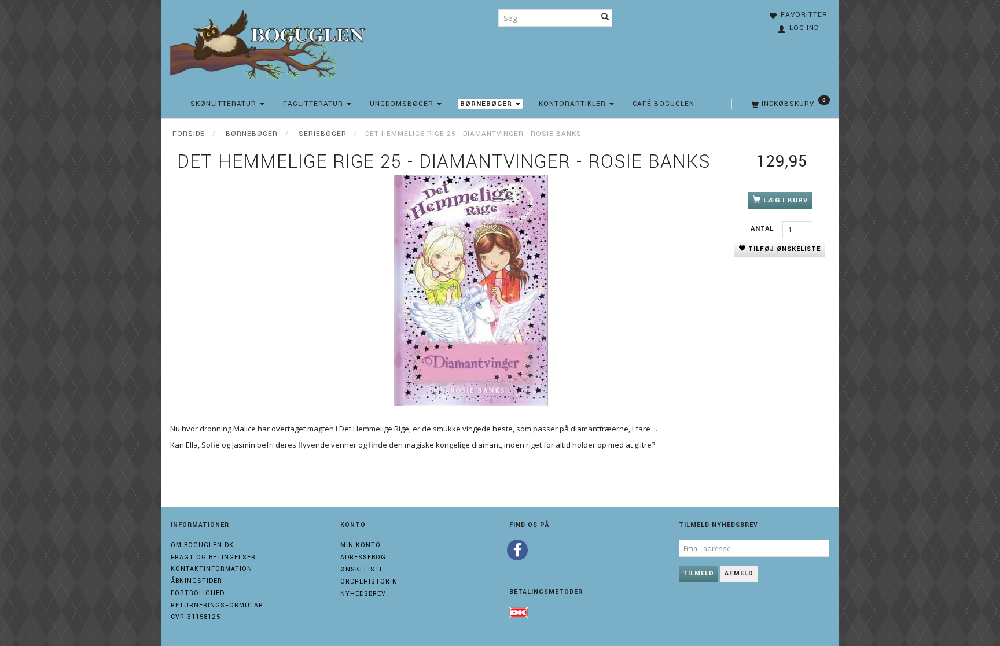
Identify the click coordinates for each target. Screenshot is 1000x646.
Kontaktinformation (211, 568)
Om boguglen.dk (202, 545)
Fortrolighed (198, 593)
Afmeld (739, 573)
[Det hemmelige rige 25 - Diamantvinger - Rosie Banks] (471, 290)
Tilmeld (698, 573)
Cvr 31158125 (195, 616)
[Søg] (605, 18)
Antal (764, 229)
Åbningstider (196, 581)
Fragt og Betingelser (213, 557)
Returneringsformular (217, 605)
